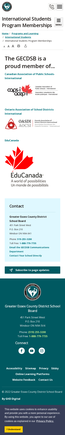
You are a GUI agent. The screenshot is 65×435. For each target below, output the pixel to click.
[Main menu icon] (59, 6)
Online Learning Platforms (32, 374)
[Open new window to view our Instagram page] (42, 351)
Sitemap (30, 368)
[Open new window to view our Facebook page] (21, 351)
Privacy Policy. (45, 421)
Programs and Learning (25, 33)
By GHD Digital (11, 398)
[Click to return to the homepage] (7, 7)
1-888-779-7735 (28, 243)
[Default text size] (8, 45)
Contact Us (45, 379)
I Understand (15, 430)
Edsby (55, 368)
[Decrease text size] (4, 45)
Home (5, 33)
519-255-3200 (24, 239)
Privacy (43, 368)
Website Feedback (23, 379)
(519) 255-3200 (37, 332)
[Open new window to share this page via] (25, 45)
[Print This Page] (18, 45)
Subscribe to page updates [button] (32, 270)
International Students (18, 37)
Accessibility (14, 368)
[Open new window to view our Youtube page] (32, 351)
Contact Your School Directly (25, 255)
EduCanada (12, 140)
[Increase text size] (13, 45)
